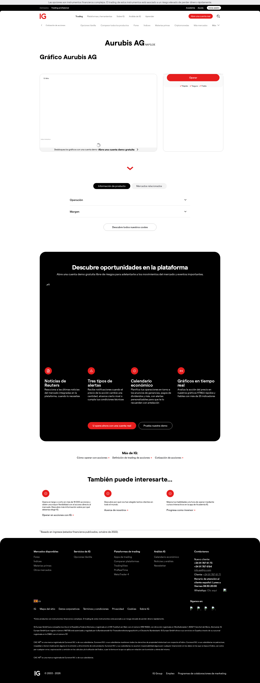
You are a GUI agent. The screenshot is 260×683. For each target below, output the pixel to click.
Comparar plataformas (126, 561)
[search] (218, 16)
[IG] (43, 16)
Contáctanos (201, 551)
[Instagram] (199, 608)
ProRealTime (121, 569)
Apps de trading (123, 556)
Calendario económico (166, 556)
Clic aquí (212, 590)
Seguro (195, 86)
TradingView (121, 565)
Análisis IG (159, 551)
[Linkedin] (213, 608)
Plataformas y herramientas (99, 16)
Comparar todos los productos (115, 25)
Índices (147, 25)
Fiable (204, 86)
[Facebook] (192, 608)
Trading (79, 16)
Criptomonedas (182, 25)
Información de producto (111, 186)
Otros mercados (42, 569)
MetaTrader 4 (121, 574)
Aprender (149, 16)
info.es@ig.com (202, 570)
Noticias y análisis (163, 561)
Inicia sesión (214, 8)
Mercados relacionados (149, 186)
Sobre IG (120, 16)
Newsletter (160, 565)
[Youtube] (206, 608)
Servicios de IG (82, 551)
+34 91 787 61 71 (212, 574)
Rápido (185, 86)
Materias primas (162, 25)
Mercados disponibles (46, 551)
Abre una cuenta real (200, 16)
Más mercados (200, 25)
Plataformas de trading (127, 551)
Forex (136, 25)
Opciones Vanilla (88, 25)
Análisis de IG (135, 16)
